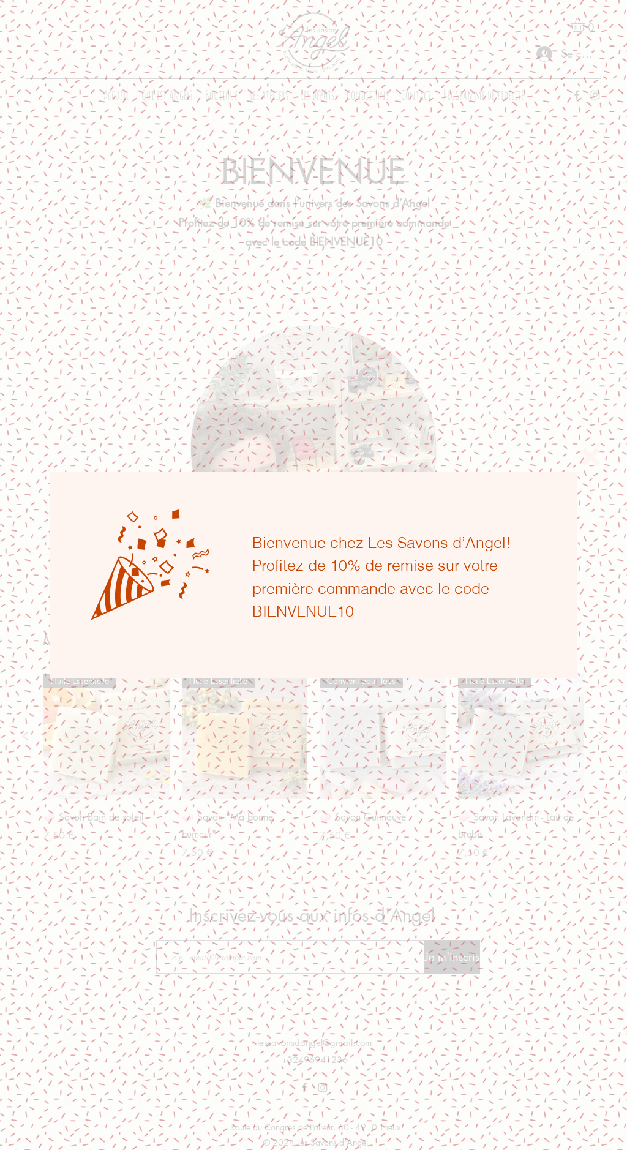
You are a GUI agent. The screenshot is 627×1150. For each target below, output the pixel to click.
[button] (591, 457)
